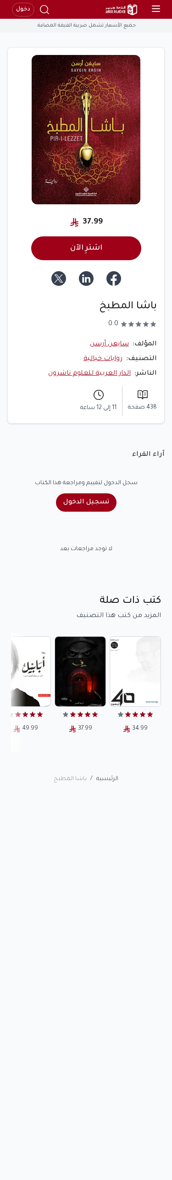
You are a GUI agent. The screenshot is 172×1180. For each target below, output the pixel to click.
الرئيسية (107, 779)
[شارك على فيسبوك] (114, 279)
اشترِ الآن (86, 248)
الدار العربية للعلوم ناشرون (89, 373)
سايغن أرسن (109, 344)
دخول (23, 9)
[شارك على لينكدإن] (86, 279)
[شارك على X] (59, 279)
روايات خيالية (102, 359)
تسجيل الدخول (86, 502)
